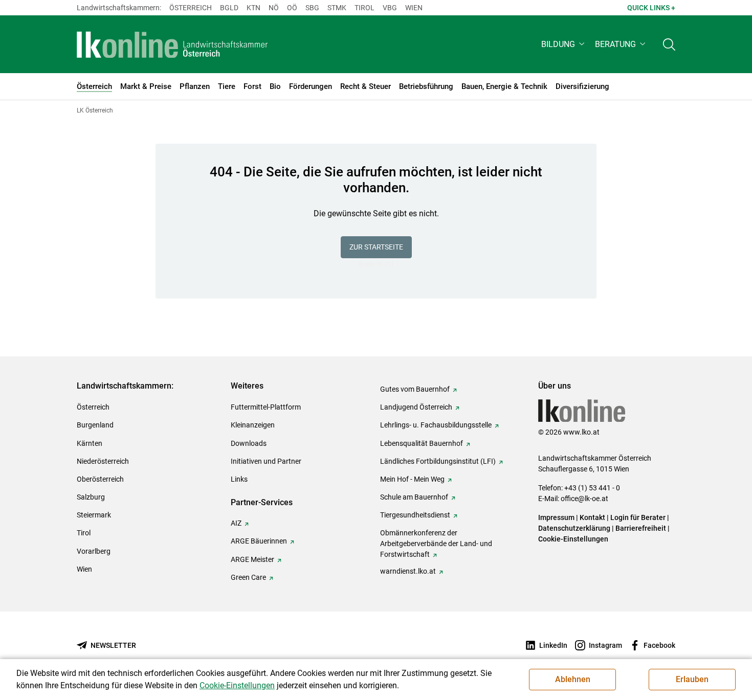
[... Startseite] (172, 44)
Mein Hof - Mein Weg (412, 479)
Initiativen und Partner (266, 461)
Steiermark (94, 515)
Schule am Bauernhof (414, 497)
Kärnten (89, 443)
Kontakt (592, 517)
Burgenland (95, 425)
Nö (274, 8)
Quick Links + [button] (651, 8)
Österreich (190, 8)
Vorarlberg (93, 551)
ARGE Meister (252, 559)
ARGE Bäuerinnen (259, 541)
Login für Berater (638, 517)
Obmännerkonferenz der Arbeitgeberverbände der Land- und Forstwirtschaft (436, 543)
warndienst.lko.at (408, 571)
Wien (414, 8)
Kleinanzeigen (253, 425)
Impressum (556, 517)
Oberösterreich (100, 479)
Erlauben (692, 679)
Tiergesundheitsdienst (415, 515)
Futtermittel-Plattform (266, 407)
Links (239, 479)
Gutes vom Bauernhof (415, 389)
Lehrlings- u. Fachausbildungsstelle (436, 425)
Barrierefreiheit (640, 528)
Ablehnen (572, 679)
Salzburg (91, 497)
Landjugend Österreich (416, 407)
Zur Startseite (376, 247)
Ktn (253, 8)
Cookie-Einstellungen (573, 539)
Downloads (249, 443)
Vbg (390, 8)
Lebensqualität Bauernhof (421, 443)
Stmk (336, 8)
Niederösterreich (103, 461)
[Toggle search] (669, 44)
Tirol (364, 8)
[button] (564, 44)
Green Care (248, 577)
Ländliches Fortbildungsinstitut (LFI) (438, 461)
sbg (312, 8)
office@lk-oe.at (584, 498)
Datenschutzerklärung (574, 528)
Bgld (229, 8)
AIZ (236, 523)
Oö (292, 8)
